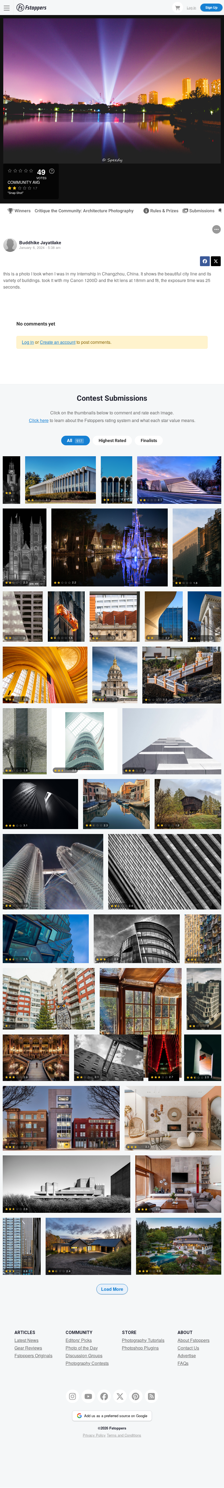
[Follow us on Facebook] (104, 1396)
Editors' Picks (79, 1340)
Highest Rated (112, 440)
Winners (20, 211)
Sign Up (211, 7)
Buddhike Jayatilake (40, 242)
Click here (39, 420)
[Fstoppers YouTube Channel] (88, 1396)
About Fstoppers (194, 1340)
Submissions (199, 211)
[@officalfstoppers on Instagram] (72, 1396)
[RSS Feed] (151, 1396)
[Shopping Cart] (177, 7)
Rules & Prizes (162, 211)
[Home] (31, 7)
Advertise (187, 1355)
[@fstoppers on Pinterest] (136, 1396)
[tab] (75, 440)
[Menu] (7, 7)
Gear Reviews (28, 1348)
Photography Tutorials (143, 1340)
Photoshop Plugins (140, 1348)
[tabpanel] (112, 884)
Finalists (149, 440)
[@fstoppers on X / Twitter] (120, 1396)
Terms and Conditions (124, 1435)
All (74, 440)
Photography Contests (87, 1363)
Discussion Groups (84, 1355)
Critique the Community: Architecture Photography (84, 211)
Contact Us (188, 1348)
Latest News (26, 1340)
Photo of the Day (82, 1348)
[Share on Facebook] (205, 261)
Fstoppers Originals (33, 1355)
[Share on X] (216, 261)
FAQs (183, 1363)
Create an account (57, 342)
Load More (112, 1289)
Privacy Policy (94, 1435)
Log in (28, 342)
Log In (191, 7)
